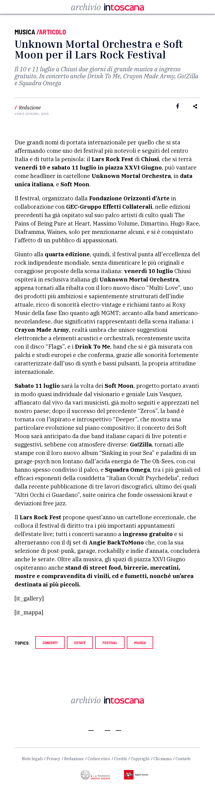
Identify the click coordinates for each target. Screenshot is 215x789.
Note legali (32, 759)
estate (80, 642)
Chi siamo (162, 759)
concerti (50, 642)
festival (109, 642)
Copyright (140, 759)
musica (140, 642)
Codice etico (99, 759)
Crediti (120, 759)
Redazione (74, 759)
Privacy (53, 759)
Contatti (183, 759)
